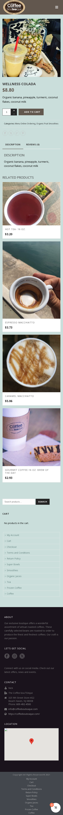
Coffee (10, 593)
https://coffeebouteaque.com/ (24, 713)
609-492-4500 (23, 704)
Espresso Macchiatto (20, 322)
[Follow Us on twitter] (22, 656)
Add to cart (32, 111)
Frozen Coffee (14, 587)
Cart (9, 540)
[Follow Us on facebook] (7, 656)
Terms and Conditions (18, 552)
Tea (9, 581)
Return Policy (14, 558)
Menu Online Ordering (25, 123)
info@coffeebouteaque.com (23, 709)
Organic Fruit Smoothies (47, 123)
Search (42, 501)
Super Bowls (13, 564)
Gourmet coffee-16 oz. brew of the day (27, 471)
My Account (13, 535)
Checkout (12, 546)
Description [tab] (12, 144)
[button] (54, 25)
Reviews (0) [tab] (33, 144)
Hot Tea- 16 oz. (15, 229)
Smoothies (12, 570)
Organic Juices (14, 576)
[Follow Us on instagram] (14, 656)
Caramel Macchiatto (19, 396)
